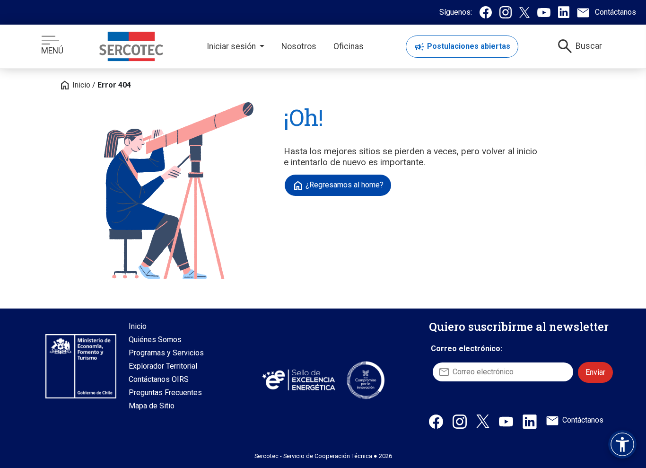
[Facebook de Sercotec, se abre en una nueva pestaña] (486, 12)
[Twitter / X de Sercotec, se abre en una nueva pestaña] (524, 12)
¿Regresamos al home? (338, 185)
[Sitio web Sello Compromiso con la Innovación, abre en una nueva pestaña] (365, 380)
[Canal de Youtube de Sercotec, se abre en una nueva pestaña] (543, 12)
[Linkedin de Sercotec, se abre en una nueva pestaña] (563, 12)
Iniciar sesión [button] (232, 46)
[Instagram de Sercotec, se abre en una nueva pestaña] (505, 12)
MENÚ (52, 50)
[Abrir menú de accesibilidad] (622, 444)
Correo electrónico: (466, 348)
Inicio (74, 84)
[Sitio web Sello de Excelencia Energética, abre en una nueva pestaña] (297, 380)
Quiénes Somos (155, 339)
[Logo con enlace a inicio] (131, 46)
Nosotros (298, 46)
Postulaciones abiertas (462, 46)
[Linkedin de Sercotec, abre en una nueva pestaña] (530, 420)
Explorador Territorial (163, 366)
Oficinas (348, 46)
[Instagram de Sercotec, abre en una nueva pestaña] (460, 420)
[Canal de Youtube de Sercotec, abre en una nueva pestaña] (506, 420)
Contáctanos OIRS (159, 379)
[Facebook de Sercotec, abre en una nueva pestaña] (436, 420)
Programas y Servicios (166, 352)
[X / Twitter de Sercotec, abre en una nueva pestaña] (482, 420)
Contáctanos (582, 419)
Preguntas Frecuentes (165, 392)
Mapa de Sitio (152, 405)
